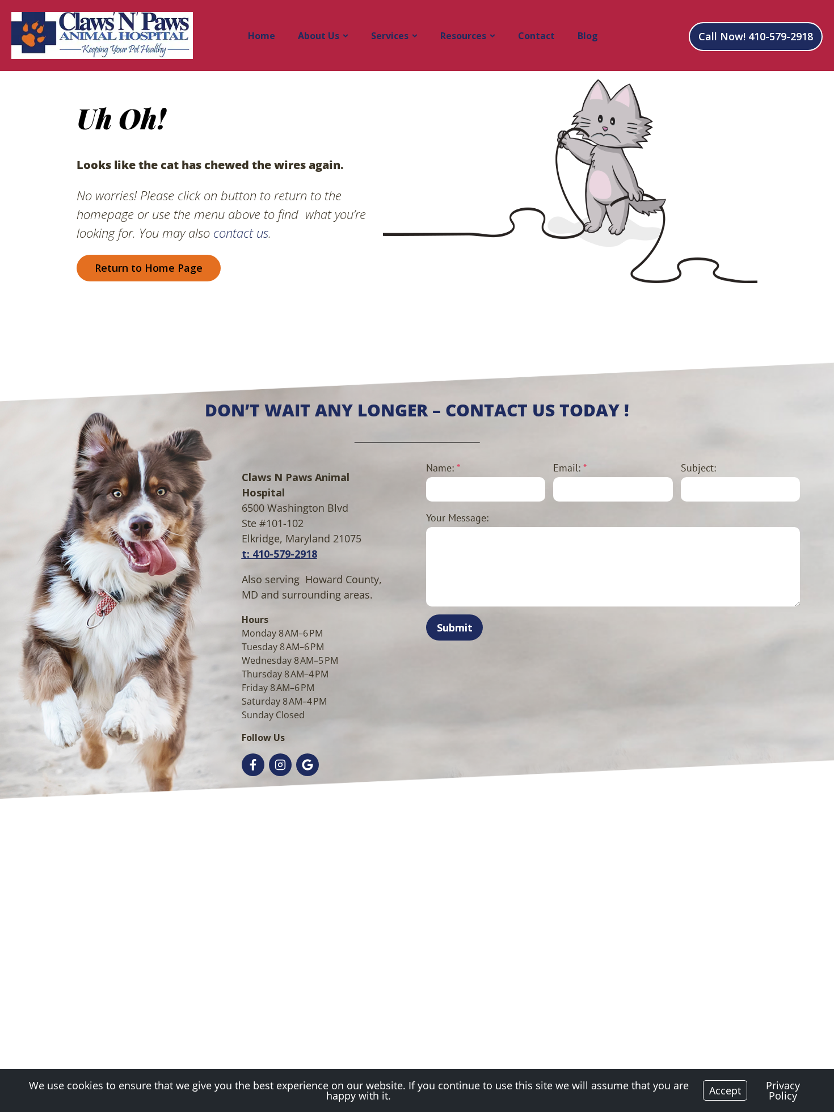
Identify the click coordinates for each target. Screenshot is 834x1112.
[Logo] (102, 35)
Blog (588, 36)
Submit (455, 627)
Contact (536, 36)
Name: (443, 467)
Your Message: (457, 517)
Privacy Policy (783, 1090)
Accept (725, 1090)
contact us (240, 232)
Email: (570, 467)
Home (261, 36)
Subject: (698, 467)
